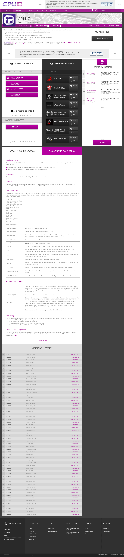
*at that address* (30, 72)
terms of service (103, 554)
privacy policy (114, 554)
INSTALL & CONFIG (94, 25)
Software (7, 10)
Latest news (51, 528)
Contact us (106, 528)
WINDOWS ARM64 (41, 25)
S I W (5, 536)
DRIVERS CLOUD (9, 539)
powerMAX (31, 539)
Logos (86, 528)
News (30, 10)
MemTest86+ (7, 529)
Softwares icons (89, 531)
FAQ (104, 25)
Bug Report (106, 531)
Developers (42, 10)
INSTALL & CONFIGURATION (22, 151)
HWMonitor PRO (33, 534)
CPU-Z (30, 528)
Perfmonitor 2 (32, 536)
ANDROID (56, 25)
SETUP (75, 77)
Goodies (53, 10)
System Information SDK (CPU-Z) (72, 529)
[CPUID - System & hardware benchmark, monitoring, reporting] (12, 4)
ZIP (74, 80)
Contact (64, 10)
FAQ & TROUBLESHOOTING (62, 151)
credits (122, 554)
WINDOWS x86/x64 (23, 25)
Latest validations (52, 531)
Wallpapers (88, 534)
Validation (19, 10)
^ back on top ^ (43, 340)
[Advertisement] (102, 123)
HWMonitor (32, 531)
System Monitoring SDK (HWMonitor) (72, 533)
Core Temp (7, 532)
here (15, 335)
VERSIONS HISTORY (114, 25)
